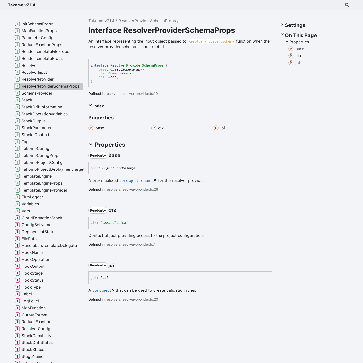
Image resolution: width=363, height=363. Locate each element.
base (102, 69)
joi (101, 77)
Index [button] (98, 105)
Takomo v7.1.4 (21, 4)
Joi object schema (136, 180)
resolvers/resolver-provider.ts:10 (132, 93)
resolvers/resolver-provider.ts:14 (132, 244)
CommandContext (122, 73)
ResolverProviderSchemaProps (147, 20)
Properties (299, 41)
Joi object (101, 290)
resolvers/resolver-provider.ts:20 (132, 299)
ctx (101, 73)
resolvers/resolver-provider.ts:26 (132, 189)
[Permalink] (124, 155)
